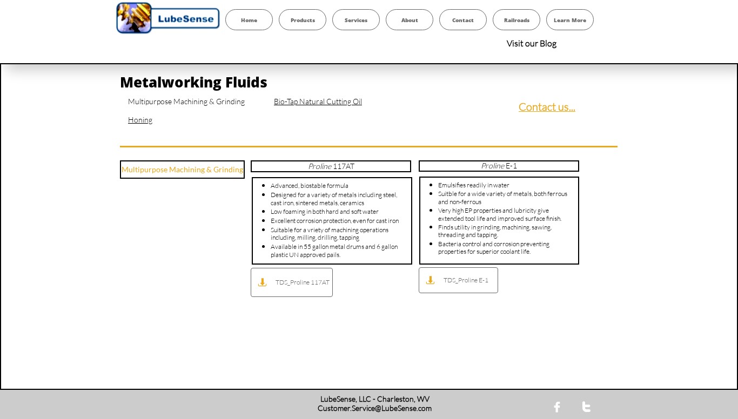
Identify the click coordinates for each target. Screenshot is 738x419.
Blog (548, 43)
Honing (140, 119)
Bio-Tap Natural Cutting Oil (318, 101)
